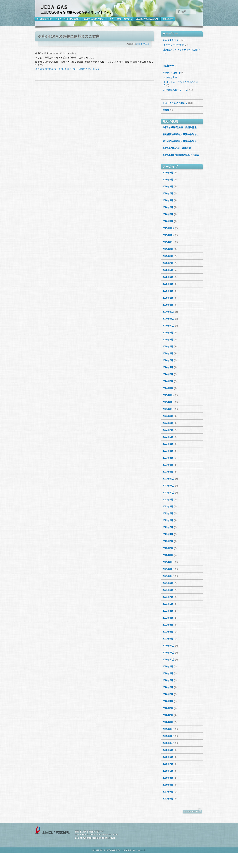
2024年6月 (168, 353)
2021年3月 (168, 624)
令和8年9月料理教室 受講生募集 (180, 127)
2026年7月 (168, 179)
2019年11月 (168, 736)
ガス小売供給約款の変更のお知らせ (181, 141)
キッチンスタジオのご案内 (68, 19)
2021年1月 (168, 638)
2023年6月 (168, 437)
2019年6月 (168, 771)
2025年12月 (168, 228)
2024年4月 (168, 367)
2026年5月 (168, 193)
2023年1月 (168, 471)
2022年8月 (168, 506)
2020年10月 (168, 659)
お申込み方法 (170, 77)
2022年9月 (168, 499)
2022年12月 (168, 478)
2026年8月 (168, 172)
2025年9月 (168, 249)
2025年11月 (168, 235)
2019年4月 (168, 784)
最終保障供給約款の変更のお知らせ (181, 134)
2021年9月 (168, 583)
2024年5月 (168, 360)
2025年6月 (168, 270)
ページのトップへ (192, 810)
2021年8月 (168, 590)
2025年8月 (168, 256)
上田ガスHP (44, 19)
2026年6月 (168, 186)
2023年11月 (168, 402)
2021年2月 (168, 631)
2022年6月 (168, 520)
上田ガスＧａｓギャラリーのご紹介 (181, 49)
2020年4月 (168, 701)
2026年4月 (168, 200)
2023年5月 (168, 444)
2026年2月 (168, 214)
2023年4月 (168, 451)
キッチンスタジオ (172, 72)
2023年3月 (168, 457)
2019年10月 (168, 743)
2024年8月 (168, 339)
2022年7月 (168, 513)
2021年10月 (168, 576)
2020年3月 (168, 708)
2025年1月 (168, 304)
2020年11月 (168, 652)
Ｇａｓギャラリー (172, 40)
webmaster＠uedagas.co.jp (99, 838)
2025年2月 (168, 298)
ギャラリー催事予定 (173, 44)
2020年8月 (168, 673)
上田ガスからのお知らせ (147, 19)
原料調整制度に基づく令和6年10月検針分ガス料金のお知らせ (67, 69)
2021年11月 (168, 569)
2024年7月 (168, 346)
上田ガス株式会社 (52, 830)
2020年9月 (168, 666)
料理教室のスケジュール (175, 90)
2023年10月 (168, 409)
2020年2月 (168, 715)
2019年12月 (168, 729)
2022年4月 (168, 534)
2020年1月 (168, 722)
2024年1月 (168, 388)
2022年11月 (168, 485)
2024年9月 (168, 332)
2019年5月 (168, 777)
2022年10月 (168, 492)
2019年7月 (168, 764)
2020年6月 (168, 687)
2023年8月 (168, 423)
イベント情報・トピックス (121, 19)
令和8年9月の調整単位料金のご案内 (181, 155)
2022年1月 (168, 555)
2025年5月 (168, 277)
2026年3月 (168, 207)
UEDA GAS (54, 7)
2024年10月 (168, 325)
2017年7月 (168, 791)
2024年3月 (168, 374)
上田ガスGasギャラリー (95, 19)
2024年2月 (168, 381)
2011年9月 (168, 798)
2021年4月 (168, 617)
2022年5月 (168, 527)
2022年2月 (168, 548)
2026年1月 (168, 221)
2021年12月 (168, 562)
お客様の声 (168, 19)
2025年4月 (168, 284)
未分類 (166, 110)
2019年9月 (168, 750)
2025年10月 (168, 242)
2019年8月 (168, 757)
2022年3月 (168, 541)
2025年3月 (168, 291)
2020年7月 (168, 680)
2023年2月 (168, 464)
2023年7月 (168, 430)
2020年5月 (168, 694)
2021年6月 (168, 604)
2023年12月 (168, 395)
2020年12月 (168, 645)
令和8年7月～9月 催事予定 (177, 148)
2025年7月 (168, 263)
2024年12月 (168, 311)
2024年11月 (168, 318)
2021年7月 (168, 597)
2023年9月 (168, 416)
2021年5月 (168, 611)
